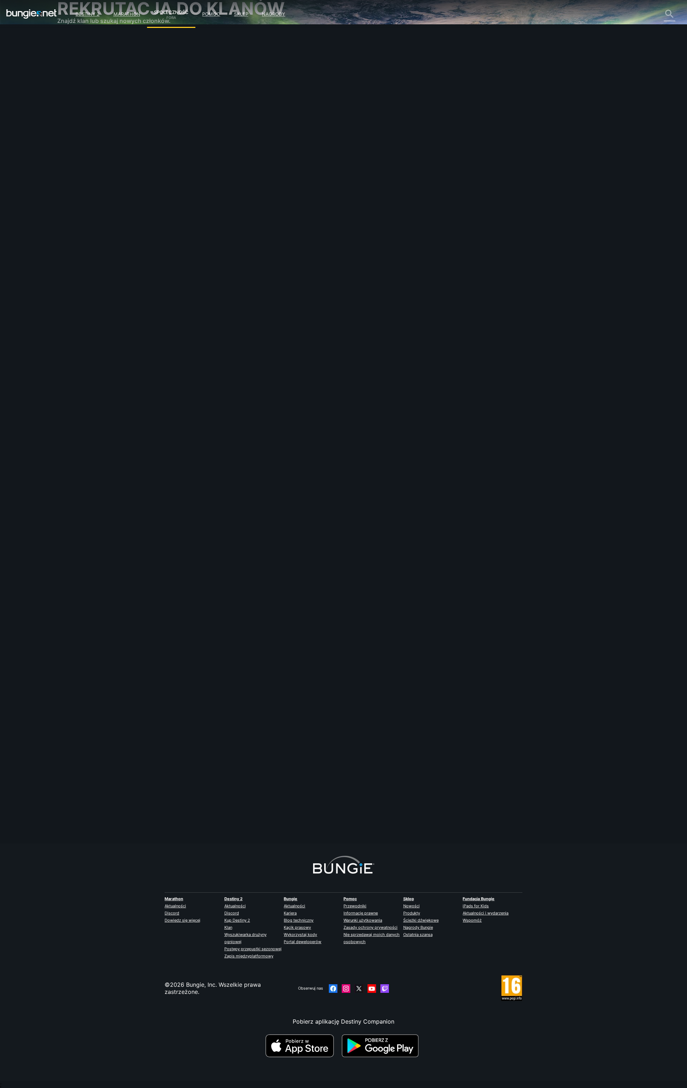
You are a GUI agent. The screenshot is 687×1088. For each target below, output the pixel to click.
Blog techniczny (298, 920)
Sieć (68, 96)
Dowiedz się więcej (182, 920)
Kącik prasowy (297, 927)
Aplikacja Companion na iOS (100, 132)
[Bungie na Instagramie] (346, 988)
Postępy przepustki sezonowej (253, 948)
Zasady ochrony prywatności (371, 927)
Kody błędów (80, 89)
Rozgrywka (77, 75)
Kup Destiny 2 (237, 920)
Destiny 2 (87, 14)
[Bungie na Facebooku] (333, 988)
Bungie (290, 898)
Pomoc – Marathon (87, 196)
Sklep (241, 14)
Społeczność (171, 11)
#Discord (228, 321)
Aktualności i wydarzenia (485, 913)
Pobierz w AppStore (302, 1045)
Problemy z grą (83, 110)
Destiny (31, 14)
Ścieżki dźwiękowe (421, 920)
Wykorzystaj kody (300, 934)
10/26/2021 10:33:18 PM (272, 364)
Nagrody (273, 14)
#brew (286, 321)
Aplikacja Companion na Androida (108, 139)
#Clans (210, 321)
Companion (77, 168)
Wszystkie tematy (86, 39)
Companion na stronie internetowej (109, 125)
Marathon (126, 14)
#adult (270, 321)
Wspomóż (472, 920)
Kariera (290, 913)
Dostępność (78, 118)
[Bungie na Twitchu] (384, 988)
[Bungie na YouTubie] (371, 988)
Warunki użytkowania (363, 920)
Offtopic (73, 189)
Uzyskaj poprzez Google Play (382, 1045)
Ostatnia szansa (418, 934)
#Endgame (251, 321)
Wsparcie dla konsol (89, 153)
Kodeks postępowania (88, 213)
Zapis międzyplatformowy (248, 955)
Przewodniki (355, 905)
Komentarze (78, 53)
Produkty (411, 913)
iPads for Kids (476, 905)
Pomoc (211, 14)
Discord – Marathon (89, 204)
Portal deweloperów (302, 941)
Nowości (411, 905)
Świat (69, 68)
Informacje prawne (361, 913)
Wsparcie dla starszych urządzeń (107, 161)
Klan (228, 927)
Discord (172, 913)
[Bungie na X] (359, 988)
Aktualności (175, 905)
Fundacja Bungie (478, 898)
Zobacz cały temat (228, 348)
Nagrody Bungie (418, 927)
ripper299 (216, 811)
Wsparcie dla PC (84, 146)
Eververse (75, 103)
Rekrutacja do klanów (91, 175)
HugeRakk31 (220, 184)
